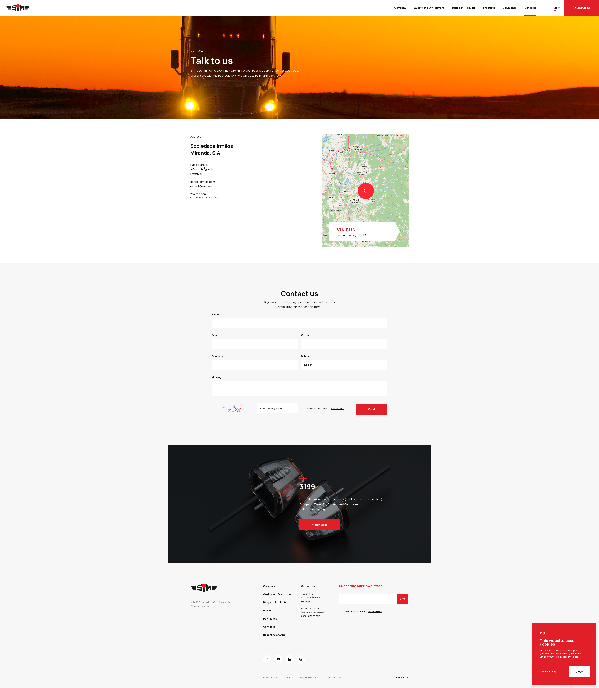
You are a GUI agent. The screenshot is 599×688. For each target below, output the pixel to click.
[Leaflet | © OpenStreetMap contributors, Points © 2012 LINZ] (365, 190)
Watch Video (319, 524)
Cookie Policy (548, 671)
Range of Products (463, 8)
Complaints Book (332, 677)
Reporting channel (274, 635)
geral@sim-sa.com (310, 615)
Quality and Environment (429, 8)
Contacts (530, 8)
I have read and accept (325, 408)
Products (489, 8)
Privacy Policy (337, 408)
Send (371, 409)
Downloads (510, 8)
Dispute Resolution (309, 677)
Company (400, 8)
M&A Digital (402, 677)
